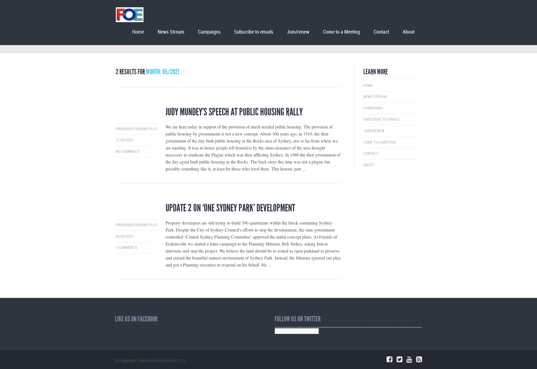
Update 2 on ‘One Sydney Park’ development (230, 208)
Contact (381, 32)
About (408, 32)
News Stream (171, 32)
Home (138, 32)
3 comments (126, 248)
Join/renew (298, 32)
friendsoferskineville (136, 129)
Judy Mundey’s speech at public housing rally (234, 112)
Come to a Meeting (341, 32)
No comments (128, 152)
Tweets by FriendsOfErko (297, 331)
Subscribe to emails (253, 32)
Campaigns (209, 32)
